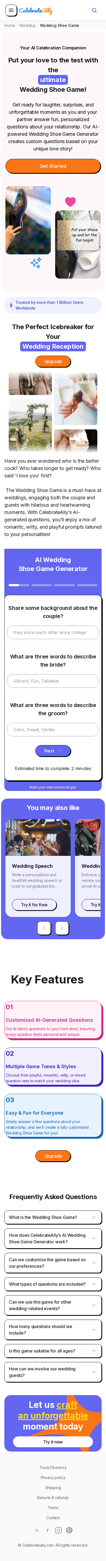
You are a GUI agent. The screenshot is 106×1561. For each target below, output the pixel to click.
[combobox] (94, 10)
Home (9, 25)
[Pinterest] (69, 1530)
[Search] (94, 10)
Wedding (27, 25)
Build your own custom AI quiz (53, 787)
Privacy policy (53, 1477)
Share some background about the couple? (52, 612)
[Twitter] (36, 1530)
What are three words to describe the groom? (53, 709)
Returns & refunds (52, 1497)
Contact (53, 1517)
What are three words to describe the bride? (53, 660)
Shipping (53, 1487)
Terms (53, 1507)
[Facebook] (47, 1530)
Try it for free (34, 904)
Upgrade (53, 361)
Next (49, 750)
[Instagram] (58, 1530)
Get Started (53, 166)
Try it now (53, 1442)
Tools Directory (53, 1467)
